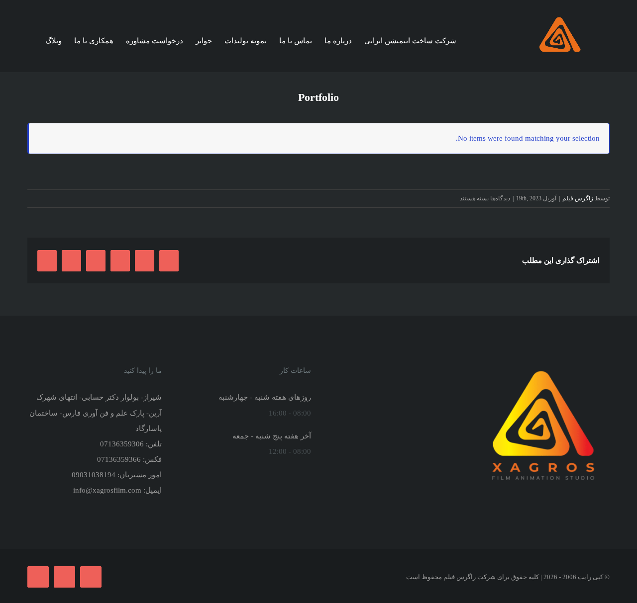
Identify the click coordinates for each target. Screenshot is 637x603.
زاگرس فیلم (577, 198)
